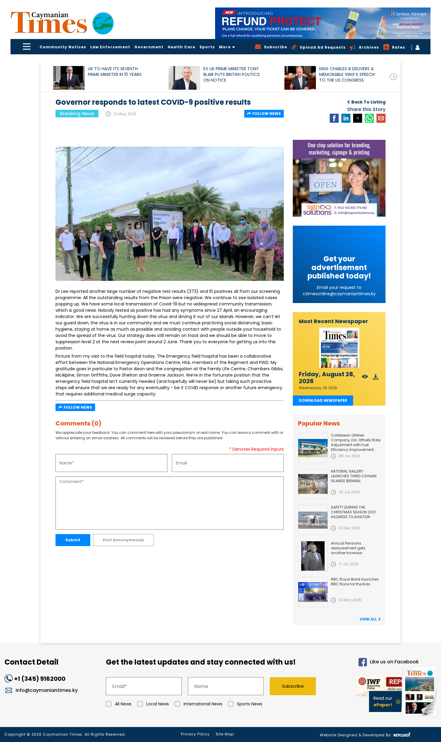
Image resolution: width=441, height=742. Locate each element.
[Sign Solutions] (339, 178)
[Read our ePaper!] (420, 717)
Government (149, 47)
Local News (157, 704)
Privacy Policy (195, 734)
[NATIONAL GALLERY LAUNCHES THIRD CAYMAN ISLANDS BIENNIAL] (313, 484)
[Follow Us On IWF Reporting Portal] (372, 686)
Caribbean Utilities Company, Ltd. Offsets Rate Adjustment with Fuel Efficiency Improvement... (355, 442)
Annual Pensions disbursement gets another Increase (348, 548)
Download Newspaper (323, 400)
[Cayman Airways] (322, 23)
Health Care (181, 47)
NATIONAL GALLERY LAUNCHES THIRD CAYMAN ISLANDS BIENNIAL (353, 476)
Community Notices (63, 47)
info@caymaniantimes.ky (47, 690)
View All (368, 619)
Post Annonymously (123, 539)
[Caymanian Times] (62, 22)
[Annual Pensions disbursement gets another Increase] (313, 556)
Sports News (249, 704)
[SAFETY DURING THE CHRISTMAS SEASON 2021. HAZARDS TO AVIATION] (313, 520)
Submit (72, 539)
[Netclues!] (401, 734)
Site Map (225, 734)
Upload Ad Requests (323, 47)
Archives (369, 47)
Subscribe (293, 686)
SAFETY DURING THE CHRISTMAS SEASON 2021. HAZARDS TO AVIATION (353, 512)
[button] (69, 78)
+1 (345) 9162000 (39, 678)
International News (203, 704)
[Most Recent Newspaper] (339, 348)
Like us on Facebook (394, 662)
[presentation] (393, 76)
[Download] (376, 378)
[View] (365, 378)
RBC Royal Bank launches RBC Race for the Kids (355, 582)
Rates (398, 47)
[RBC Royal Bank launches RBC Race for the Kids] (313, 592)
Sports (207, 47)
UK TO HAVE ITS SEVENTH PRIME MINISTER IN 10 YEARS (115, 71)
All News (123, 704)
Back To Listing (368, 102)
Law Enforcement (110, 47)
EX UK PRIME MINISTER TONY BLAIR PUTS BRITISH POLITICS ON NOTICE (231, 74)
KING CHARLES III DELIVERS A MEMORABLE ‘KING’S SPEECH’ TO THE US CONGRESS (347, 74)
